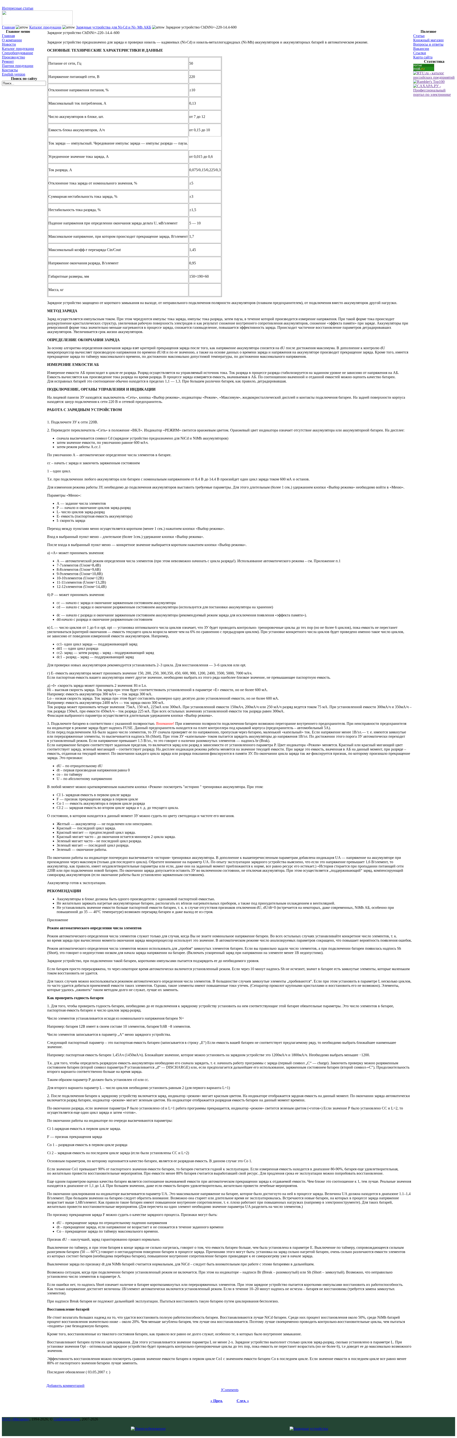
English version (13, 74)
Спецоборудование (17, 53)
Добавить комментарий (65, 1386)
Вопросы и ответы (428, 44)
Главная (8, 27)
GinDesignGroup (67, 1419)
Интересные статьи (17, 8)
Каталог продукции (45, 27)
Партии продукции (17, 66)
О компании (12, 40)
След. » (243, 1401)
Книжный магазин (428, 40)
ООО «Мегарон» (16, 1419)
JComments (229, 1390)
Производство (13, 57)
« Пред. (216, 1401)
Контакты (10, 70)
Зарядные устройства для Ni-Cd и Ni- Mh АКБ (113, 27)
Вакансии (421, 49)
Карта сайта (422, 57)
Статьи (419, 36)
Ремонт (8, 61)
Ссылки (419, 53)
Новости (9, 44)
